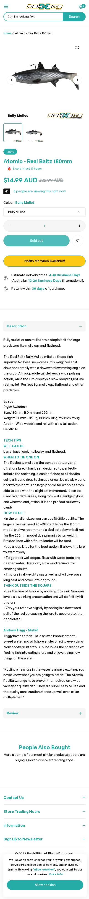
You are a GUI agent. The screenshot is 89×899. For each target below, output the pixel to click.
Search (74, 16)
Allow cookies (45, 885)
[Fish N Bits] (44, 6)
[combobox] (44, 16)
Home (7, 33)
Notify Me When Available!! (44, 261)
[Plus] (80, 226)
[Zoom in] (77, 47)
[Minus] (9, 226)
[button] (77, 80)
